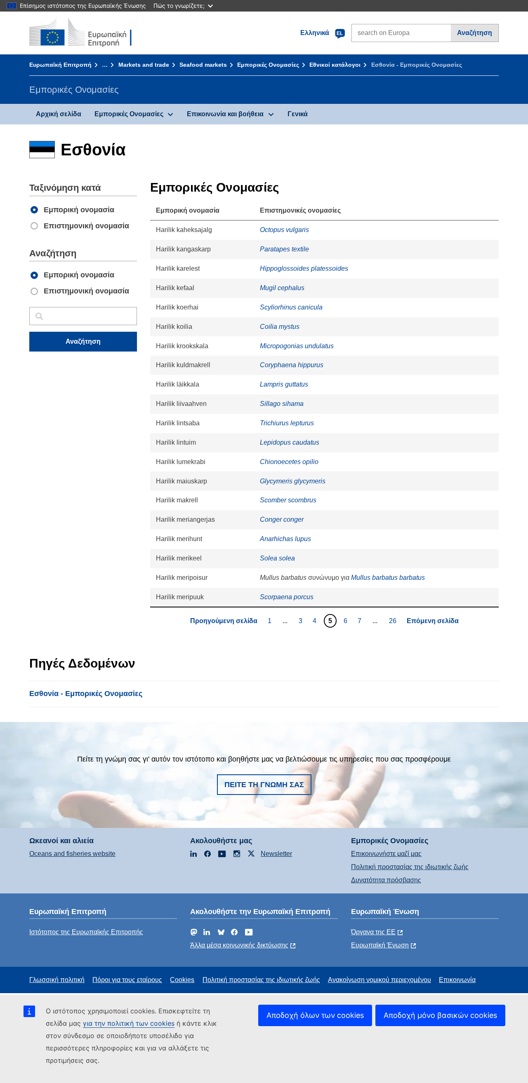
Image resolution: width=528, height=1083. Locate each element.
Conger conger (282, 519)
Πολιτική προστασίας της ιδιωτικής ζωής (410, 866)
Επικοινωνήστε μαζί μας (386, 853)
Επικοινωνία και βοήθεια (225, 113)
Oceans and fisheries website (72, 853)
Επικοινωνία (457, 979)
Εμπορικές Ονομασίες (268, 64)
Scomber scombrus (288, 500)
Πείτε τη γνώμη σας (264, 785)
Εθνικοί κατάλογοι (335, 64)
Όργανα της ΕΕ (373, 931)
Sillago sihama (282, 403)
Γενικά (298, 113)
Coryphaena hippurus (291, 364)
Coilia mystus (279, 326)
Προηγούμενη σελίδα (223, 620)
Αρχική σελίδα (58, 113)
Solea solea (277, 558)
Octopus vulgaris (284, 229)
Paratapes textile (284, 249)
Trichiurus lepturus (287, 423)
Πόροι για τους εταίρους (127, 979)
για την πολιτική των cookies (128, 1023)
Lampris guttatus (284, 384)
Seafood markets (203, 64)
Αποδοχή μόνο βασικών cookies (440, 1015)
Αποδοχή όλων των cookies (315, 1015)
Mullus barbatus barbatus (388, 577)
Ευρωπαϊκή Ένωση (380, 945)
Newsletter (276, 853)
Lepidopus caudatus (289, 442)
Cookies (182, 979)
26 (393, 620)
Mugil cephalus (282, 287)
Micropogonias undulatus (297, 345)
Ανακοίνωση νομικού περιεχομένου (379, 979)
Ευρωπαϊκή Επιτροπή (60, 64)
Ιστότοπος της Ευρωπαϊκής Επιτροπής (86, 931)
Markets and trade (143, 64)
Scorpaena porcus (287, 596)
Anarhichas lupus (285, 538)
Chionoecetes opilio (289, 461)
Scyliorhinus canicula (291, 307)
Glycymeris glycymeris (292, 481)
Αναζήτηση (474, 32)
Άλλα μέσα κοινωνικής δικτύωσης (239, 945)
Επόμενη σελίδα (433, 620)
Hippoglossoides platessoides (304, 268)
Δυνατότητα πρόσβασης (386, 880)
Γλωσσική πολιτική (57, 979)
